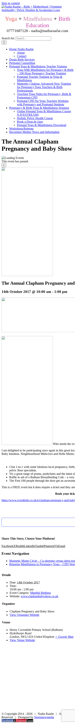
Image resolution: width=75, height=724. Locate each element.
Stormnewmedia (44, 717)
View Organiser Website (24, 614)
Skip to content (11, 3)
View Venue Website (22, 640)
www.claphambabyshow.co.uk (39, 596)
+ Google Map (64, 636)
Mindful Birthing (40, 592)
